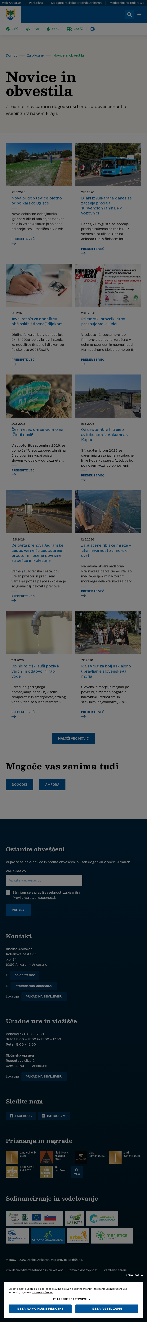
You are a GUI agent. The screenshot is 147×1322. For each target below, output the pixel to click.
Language (133, 1275)
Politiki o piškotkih (42, 1292)
